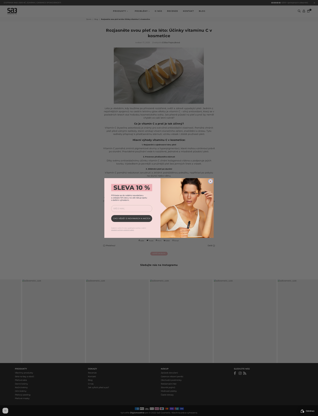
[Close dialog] (210, 181)
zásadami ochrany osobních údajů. (122, 230)
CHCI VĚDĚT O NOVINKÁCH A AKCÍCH (131, 218)
